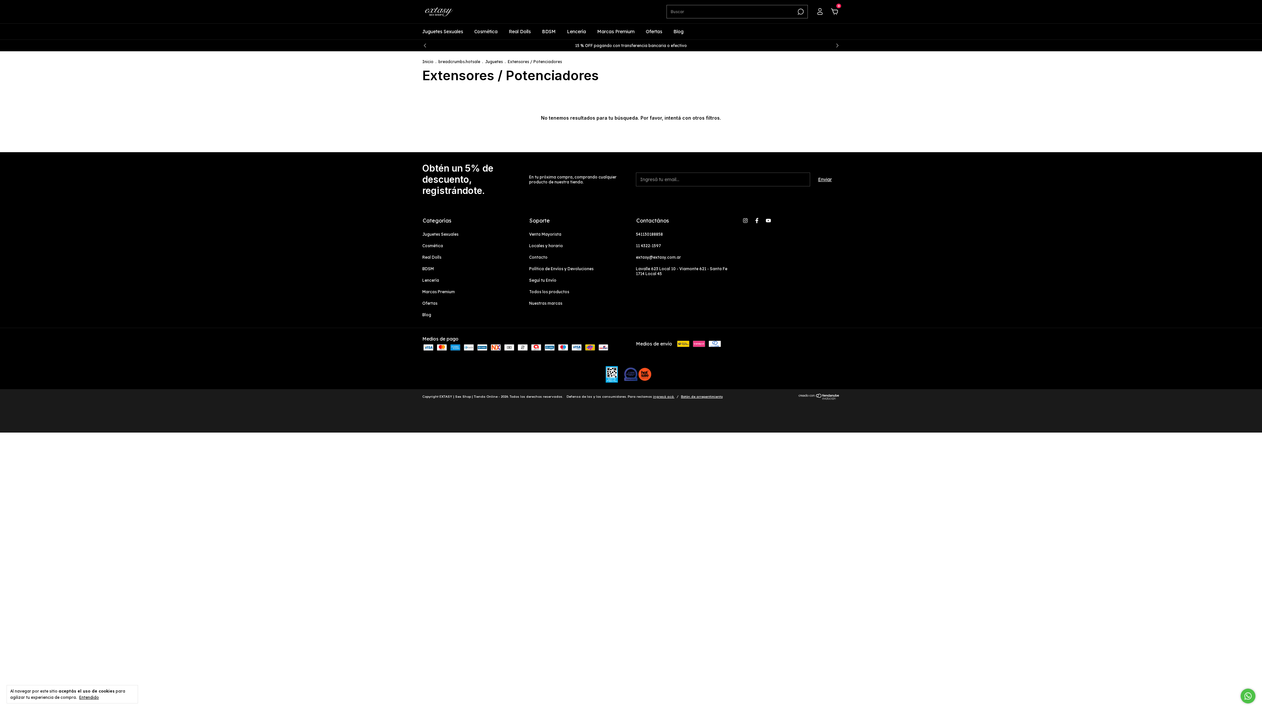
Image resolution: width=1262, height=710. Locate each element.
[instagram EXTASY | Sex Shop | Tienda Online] (745, 220)
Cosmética (486, 32)
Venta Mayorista (545, 234)
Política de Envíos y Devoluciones (561, 268)
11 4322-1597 (648, 245)
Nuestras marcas (545, 303)
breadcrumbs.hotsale (459, 61)
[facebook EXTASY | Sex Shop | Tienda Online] (757, 220)
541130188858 (649, 234)
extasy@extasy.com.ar (658, 257)
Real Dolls (520, 32)
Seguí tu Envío (542, 280)
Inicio (427, 61)
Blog (678, 32)
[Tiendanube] (819, 398)
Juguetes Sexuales (442, 32)
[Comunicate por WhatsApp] (1248, 696)
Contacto (538, 257)
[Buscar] (800, 11)
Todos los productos (549, 291)
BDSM (549, 32)
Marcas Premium (616, 32)
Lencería (576, 32)
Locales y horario (546, 245)
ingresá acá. (663, 396)
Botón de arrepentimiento (702, 396)
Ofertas (654, 32)
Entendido (89, 697)
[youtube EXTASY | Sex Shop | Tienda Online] (768, 220)
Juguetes (494, 61)
